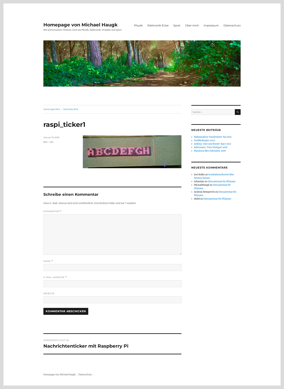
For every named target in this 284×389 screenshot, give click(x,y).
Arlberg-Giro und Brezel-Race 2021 (212, 143)
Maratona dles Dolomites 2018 (210, 150)
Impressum (211, 25)
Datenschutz (232, 25)
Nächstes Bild (70, 109)
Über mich (192, 25)
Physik (138, 25)
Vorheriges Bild (51, 109)
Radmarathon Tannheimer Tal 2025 (213, 137)
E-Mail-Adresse (55, 277)
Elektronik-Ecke (158, 25)
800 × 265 (48, 142)
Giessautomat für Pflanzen (222, 181)
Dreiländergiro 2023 (204, 140)
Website (49, 293)
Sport (176, 25)
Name (48, 261)
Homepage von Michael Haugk (80, 25)
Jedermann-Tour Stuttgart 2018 (210, 147)
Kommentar (52, 211)
